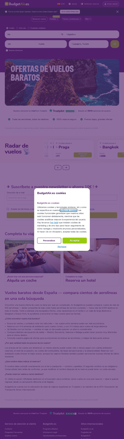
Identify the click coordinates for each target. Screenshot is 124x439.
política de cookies (68, 210)
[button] (62, 246)
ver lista (54, 222)
